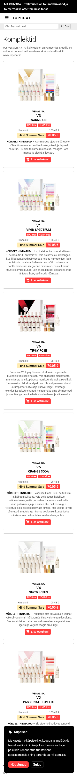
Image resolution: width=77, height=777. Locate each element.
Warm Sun (38, 116)
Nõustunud (18, 764)
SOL (5, 773)
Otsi (66, 26)
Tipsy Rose (38, 346)
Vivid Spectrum (38, 226)
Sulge (37, 764)
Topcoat (21, 18)
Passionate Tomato (38, 698)
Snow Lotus (38, 588)
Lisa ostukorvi (39, 159)
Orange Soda (38, 467)
